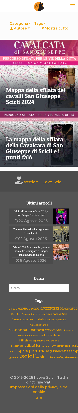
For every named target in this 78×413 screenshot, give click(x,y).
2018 (17, 308)
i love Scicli (32, 335)
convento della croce (38, 319)
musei (65, 346)
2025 (70, 308)
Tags (38, 23)
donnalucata (27, 329)
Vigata (64, 357)
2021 (37, 308)
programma (33, 350)
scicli (28, 356)
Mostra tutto (56, 28)
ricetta (63, 351)
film (62, 330)
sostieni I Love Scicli (43, 182)
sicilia (45, 356)
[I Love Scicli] (39, 6)
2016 (11, 309)
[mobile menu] (72, 6)
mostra (58, 345)
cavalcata (40, 314)
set (38, 357)
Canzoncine (28, 314)
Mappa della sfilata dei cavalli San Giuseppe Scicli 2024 (35, 95)
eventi (55, 330)
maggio (33, 340)
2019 (23, 308)
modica (27, 345)
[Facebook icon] (36, 399)
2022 (45, 308)
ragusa (52, 351)
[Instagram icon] (41, 399)
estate (44, 330)
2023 (53, 308)
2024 (61, 308)
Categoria (19, 23)
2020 (30, 308)
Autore (20, 28)
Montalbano (44, 345)
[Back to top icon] (70, 405)
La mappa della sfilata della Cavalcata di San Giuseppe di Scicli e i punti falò (34, 148)
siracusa (55, 357)
